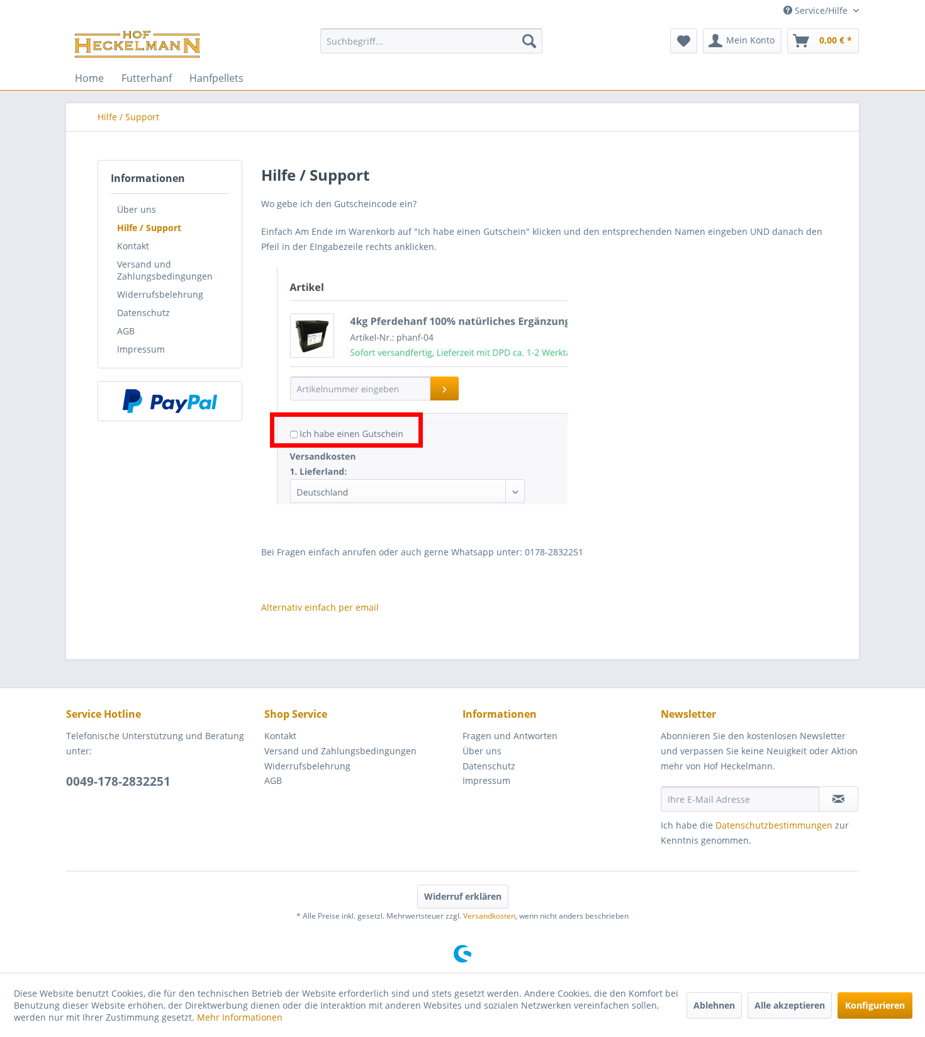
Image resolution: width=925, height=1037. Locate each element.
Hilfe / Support (149, 228)
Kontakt (133, 246)
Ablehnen (714, 1005)
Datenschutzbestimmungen (773, 825)
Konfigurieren (875, 1005)
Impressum (141, 349)
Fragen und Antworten (510, 736)
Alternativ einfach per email (320, 607)
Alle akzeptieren (789, 1005)
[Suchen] (529, 41)
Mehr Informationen (240, 1017)
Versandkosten (489, 915)
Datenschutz (143, 313)
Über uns (136, 209)
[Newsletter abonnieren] (838, 799)
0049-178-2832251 (118, 781)
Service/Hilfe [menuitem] (821, 10)
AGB (126, 331)
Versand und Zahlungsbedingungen (165, 270)
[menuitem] (431, 41)
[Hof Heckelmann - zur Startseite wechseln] (137, 44)
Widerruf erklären (463, 896)
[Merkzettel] (683, 41)
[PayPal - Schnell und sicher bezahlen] (170, 401)
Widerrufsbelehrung (160, 294)
